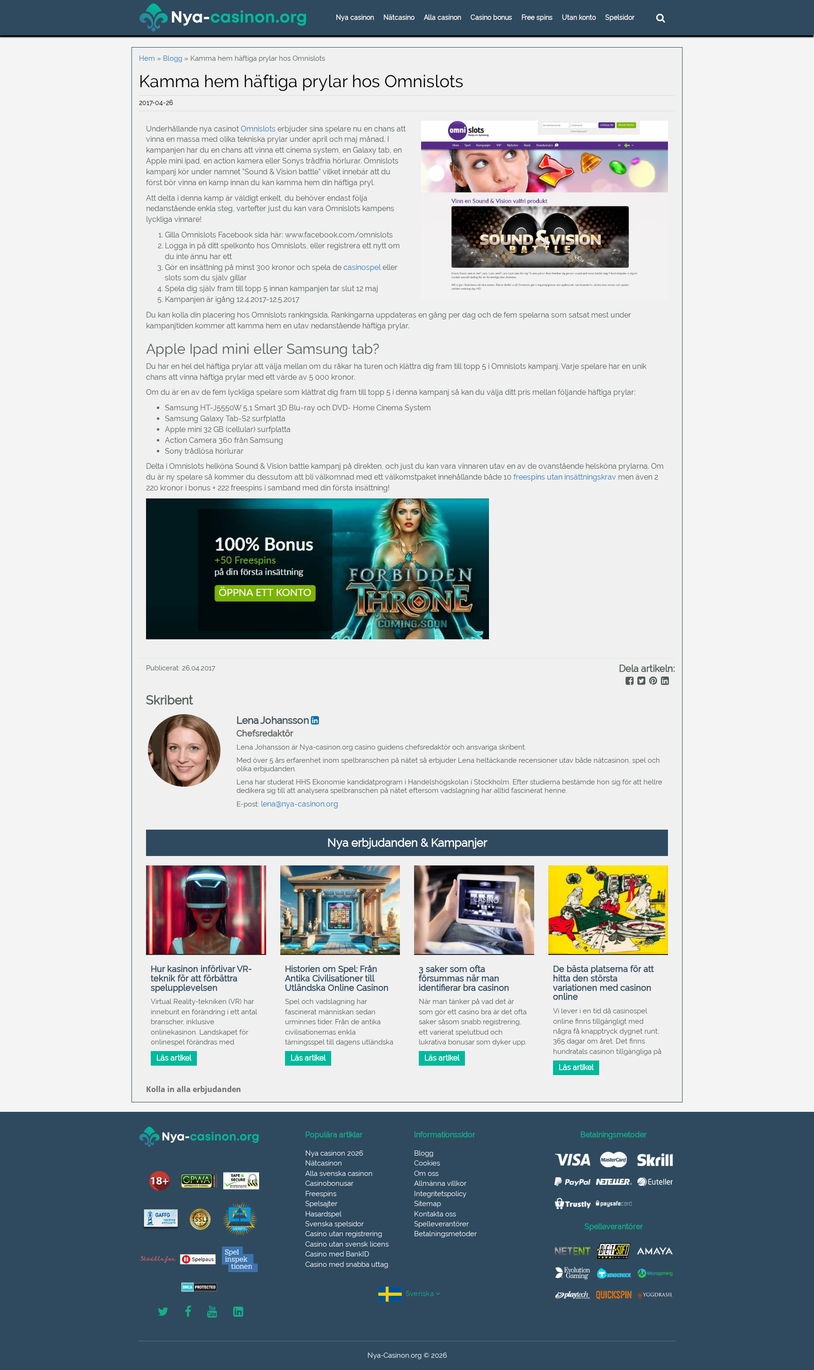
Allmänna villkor (440, 1183)
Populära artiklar (334, 1135)
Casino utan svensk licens (347, 1244)
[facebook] (629, 681)
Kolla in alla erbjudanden (193, 1089)
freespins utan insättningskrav (564, 477)
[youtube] (212, 1312)
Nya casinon (355, 17)
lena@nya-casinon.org (299, 803)
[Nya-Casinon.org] (223, 17)
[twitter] (640, 681)
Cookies (427, 1163)
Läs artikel (173, 1057)
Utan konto (579, 17)
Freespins (320, 1194)
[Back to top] (786, 1320)
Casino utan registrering (343, 1234)
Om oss (426, 1173)
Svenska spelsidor (334, 1224)
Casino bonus (491, 17)
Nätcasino (399, 17)
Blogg (172, 58)
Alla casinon (442, 17)
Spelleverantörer (441, 1224)
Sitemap (427, 1203)
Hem (147, 58)
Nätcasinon (323, 1163)
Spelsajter (321, 1203)
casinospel (362, 267)
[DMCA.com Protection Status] (199, 1287)
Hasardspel (323, 1214)
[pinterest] (652, 681)
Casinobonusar (329, 1183)
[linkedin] (664, 681)
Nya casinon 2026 (334, 1153)
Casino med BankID (337, 1254)
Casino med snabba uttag (346, 1264)
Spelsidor (620, 17)
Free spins (537, 17)
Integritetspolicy (440, 1194)
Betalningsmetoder (445, 1234)
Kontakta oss (435, 1214)
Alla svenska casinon (339, 1173)
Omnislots (258, 128)
